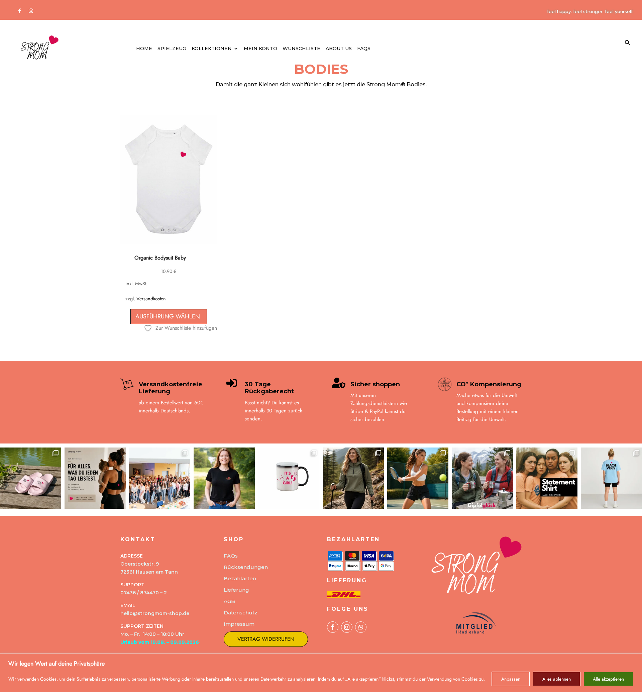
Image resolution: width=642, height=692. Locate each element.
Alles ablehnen (556, 679)
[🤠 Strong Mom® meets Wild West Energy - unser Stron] (224, 478)
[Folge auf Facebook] (19, 11)
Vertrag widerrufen (265, 639)
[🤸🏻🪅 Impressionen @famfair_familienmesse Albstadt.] (159, 478)
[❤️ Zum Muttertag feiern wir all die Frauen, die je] (95, 478)
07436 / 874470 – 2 (143, 593)
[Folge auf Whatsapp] (360, 627)
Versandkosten (151, 298)
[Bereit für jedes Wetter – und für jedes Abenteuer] (353, 478)
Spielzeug (171, 49)
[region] (321, 673)
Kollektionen (212, 49)
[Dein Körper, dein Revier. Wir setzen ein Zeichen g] (546, 478)
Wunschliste (301, 49)
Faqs (363, 49)
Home (144, 49)
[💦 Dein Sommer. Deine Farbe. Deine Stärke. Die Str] (30, 478)
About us (339, 49)
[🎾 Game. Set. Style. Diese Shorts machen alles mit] (417, 478)
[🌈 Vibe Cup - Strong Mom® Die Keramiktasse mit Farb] (288, 478)
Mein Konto (260, 49)
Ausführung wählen (167, 316)
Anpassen (510, 679)
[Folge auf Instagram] (30, 11)
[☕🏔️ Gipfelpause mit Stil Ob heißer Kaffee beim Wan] (482, 478)
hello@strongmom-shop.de (154, 613)
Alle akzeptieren (608, 679)
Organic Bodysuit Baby (160, 258)
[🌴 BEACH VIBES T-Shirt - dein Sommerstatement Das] (611, 478)
